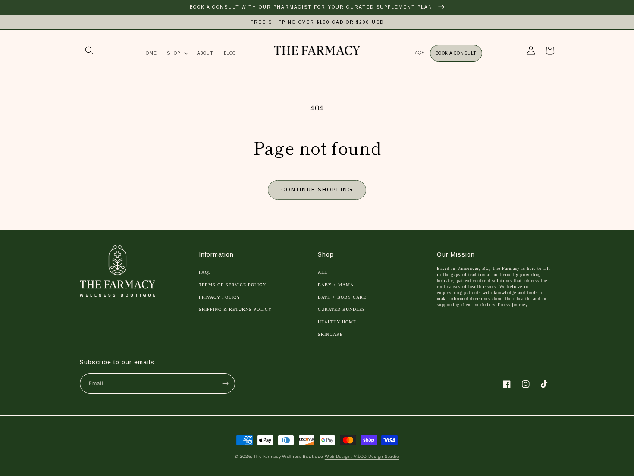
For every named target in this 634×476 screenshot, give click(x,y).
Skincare (330, 334)
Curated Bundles (341, 309)
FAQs (205, 272)
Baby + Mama (336, 284)
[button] (89, 50)
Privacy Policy (219, 297)
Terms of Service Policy (232, 284)
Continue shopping (317, 190)
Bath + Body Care (342, 297)
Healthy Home (337, 321)
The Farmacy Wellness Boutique (288, 456)
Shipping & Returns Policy (235, 309)
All (322, 272)
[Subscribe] (225, 383)
